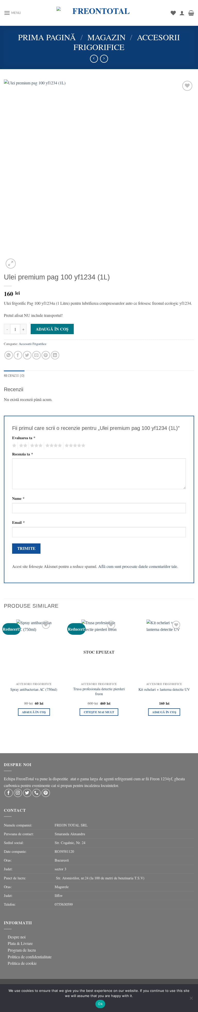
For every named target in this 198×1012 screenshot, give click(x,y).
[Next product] (94, 59)
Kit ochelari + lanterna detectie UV (164, 689)
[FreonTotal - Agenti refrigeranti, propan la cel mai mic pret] (99, 13)
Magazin (106, 37)
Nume (18, 498)
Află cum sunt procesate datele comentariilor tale (137, 566)
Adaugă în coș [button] (34, 712)
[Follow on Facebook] (8, 793)
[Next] (194, 675)
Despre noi (17, 936)
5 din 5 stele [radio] (74, 445)
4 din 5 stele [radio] (53, 445)
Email (18, 522)
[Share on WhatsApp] (8, 355)
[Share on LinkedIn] (55, 355)
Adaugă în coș (52, 329)
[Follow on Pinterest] (46, 793)
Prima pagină (47, 37)
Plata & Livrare (20, 943)
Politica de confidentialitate (30, 956)
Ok (100, 1004)
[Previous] (4, 675)
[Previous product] (104, 59)
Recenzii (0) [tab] (14, 376)
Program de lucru (22, 950)
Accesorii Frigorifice (32, 343)
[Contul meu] (182, 13)
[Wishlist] (173, 13)
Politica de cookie (22, 963)
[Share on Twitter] (27, 355)
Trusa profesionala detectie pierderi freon (99, 691)
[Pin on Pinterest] (46, 355)
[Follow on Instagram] (18, 793)
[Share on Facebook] (18, 355)
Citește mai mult (99, 712)
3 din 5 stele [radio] (36, 445)
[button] (12, 12)
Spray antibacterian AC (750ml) (33, 689)
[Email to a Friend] (36, 355)
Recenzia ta (22, 454)
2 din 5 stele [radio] (22, 445)
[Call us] (36, 793)
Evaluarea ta (23, 437)
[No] (191, 999)
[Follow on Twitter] (27, 793)
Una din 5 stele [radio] (13, 445)
